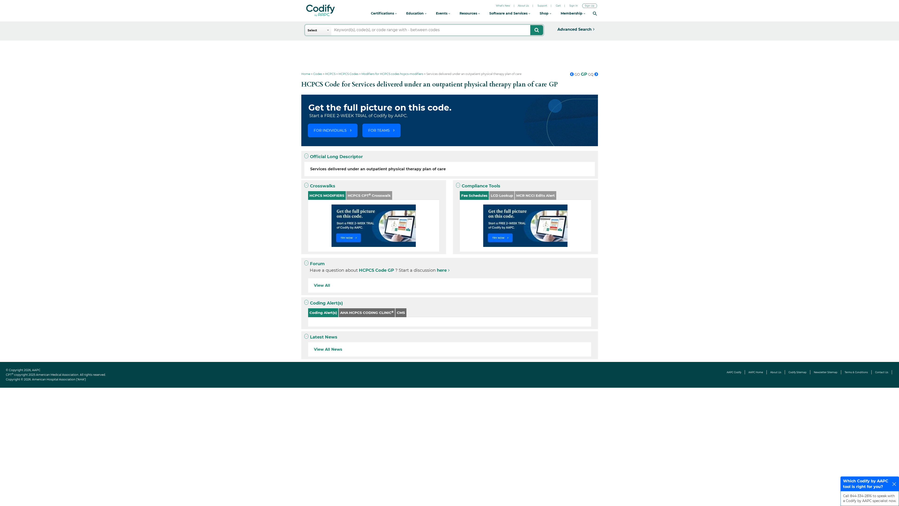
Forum (317, 263)
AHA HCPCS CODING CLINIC (367, 312)
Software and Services (508, 13)
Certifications (383, 13)
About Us (523, 5)
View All (322, 285)
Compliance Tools (481, 186)
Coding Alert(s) (326, 303)
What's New (503, 5)
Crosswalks (322, 186)
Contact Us (881, 372)
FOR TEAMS (379, 130)
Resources (469, 13)
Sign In (573, 5)
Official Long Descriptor (336, 156)
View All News (328, 349)
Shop (544, 13)
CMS (401, 312)
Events (442, 13)
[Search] (595, 13)
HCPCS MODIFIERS (326, 195)
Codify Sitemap (797, 372)
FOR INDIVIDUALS (330, 130)
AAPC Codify (734, 372)
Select (312, 30)
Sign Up (589, 5)
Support (542, 5)
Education (415, 13)
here (442, 270)
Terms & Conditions (856, 372)
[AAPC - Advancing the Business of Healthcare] (320, 10)
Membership (572, 13)
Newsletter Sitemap (825, 372)
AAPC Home (755, 372)
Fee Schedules (474, 195)
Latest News (323, 337)
